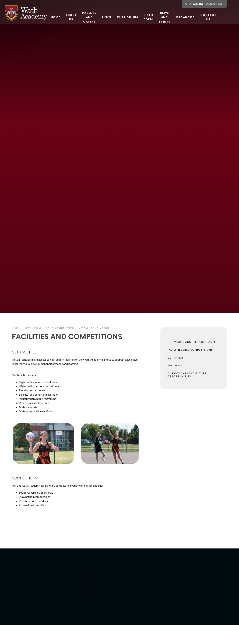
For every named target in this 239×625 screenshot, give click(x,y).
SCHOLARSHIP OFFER (60, 328)
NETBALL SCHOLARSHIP (94, 328)
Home (16, 328)
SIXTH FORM (32, 328)
